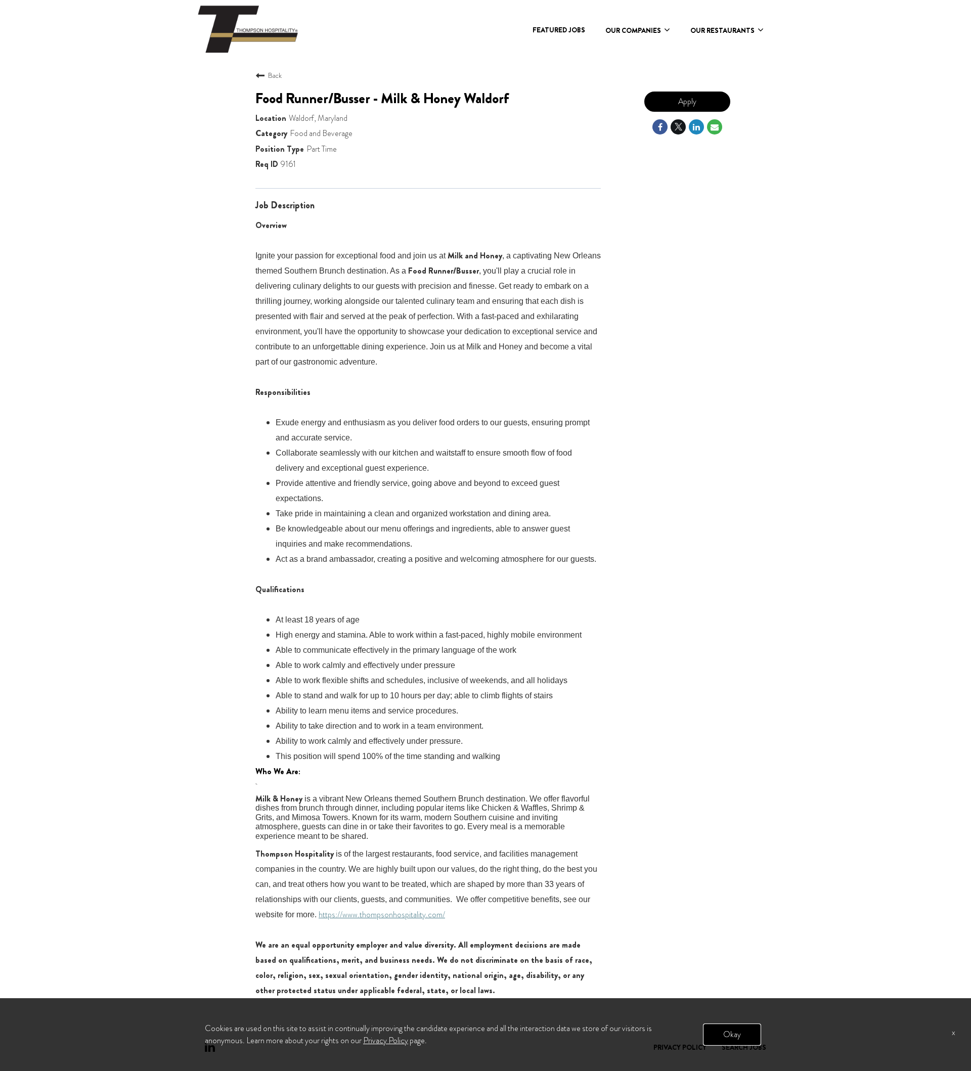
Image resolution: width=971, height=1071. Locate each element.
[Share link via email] (714, 127)
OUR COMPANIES (634, 30)
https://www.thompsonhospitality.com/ (382, 914)
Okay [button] (732, 1034)
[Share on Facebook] (660, 127)
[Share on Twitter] (678, 127)
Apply (687, 101)
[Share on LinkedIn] (696, 127)
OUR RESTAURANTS (723, 30)
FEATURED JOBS (559, 30)
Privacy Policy (385, 1040)
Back (275, 75)
